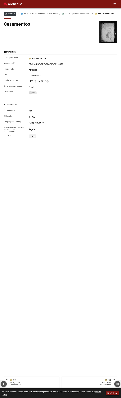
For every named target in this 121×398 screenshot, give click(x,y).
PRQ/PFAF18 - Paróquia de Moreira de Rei (41, 14)
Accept (110, 393)
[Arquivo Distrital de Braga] (13, 5)
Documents (10, 14)
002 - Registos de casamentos (77, 14)
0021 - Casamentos (106, 14)
